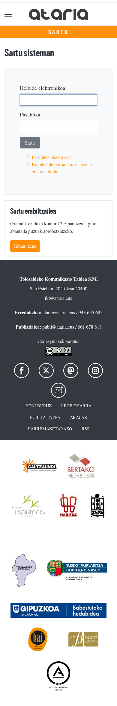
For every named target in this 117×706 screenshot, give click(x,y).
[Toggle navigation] (8, 14)
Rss (85, 429)
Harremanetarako (50, 429)
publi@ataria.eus (58, 327)
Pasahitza (30, 114)
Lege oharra (76, 406)
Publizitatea (45, 417)
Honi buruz (39, 406)
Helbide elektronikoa (42, 87)
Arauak (78, 417)
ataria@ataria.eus (59, 312)
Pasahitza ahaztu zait (51, 157)
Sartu (58, 32)
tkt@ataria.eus (58, 298)
